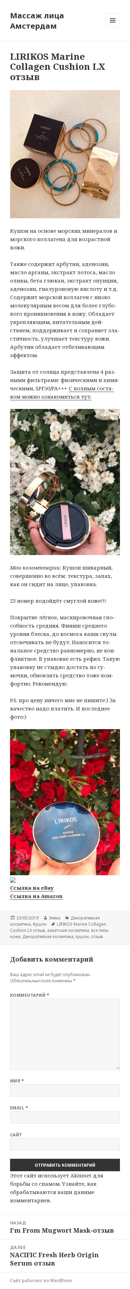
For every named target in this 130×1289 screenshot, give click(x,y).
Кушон (39, 924)
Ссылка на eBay (32, 887)
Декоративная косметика (48, 936)
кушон (82, 936)
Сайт (16, 1135)
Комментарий (29, 995)
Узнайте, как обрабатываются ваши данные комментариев (53, 1192)
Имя (17, 1081)
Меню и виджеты (113, 27)
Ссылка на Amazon (36, 895)
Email (19, 1108)
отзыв (97, 936)
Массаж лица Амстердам (37, 20)
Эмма (54, 918)
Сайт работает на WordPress (41, 1280)
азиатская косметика (68, 930)
